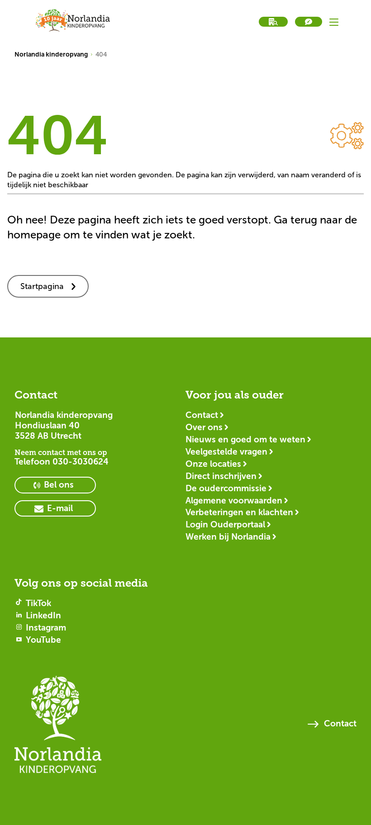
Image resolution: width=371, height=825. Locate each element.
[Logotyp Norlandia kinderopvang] (57, 729)
